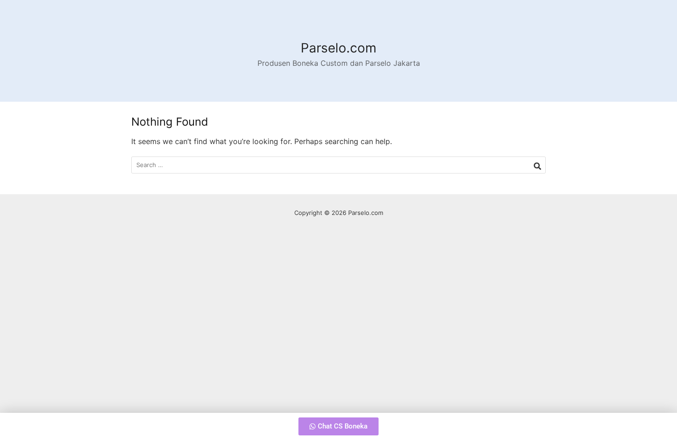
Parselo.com (338, 48)
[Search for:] (338, 165)
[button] (338, 426)
